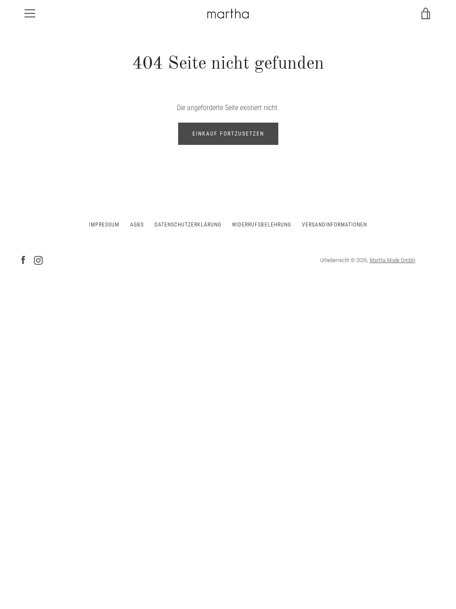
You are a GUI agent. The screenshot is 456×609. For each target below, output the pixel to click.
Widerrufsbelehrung (261, 225)
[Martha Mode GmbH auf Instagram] (38, 259)
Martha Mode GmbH (392, 260)
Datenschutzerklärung (188, 225)
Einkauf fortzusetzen (228, 134)
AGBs (137, 225)
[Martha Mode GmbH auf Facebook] (23, 259)
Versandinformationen (334, 225)
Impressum (104, 225)
